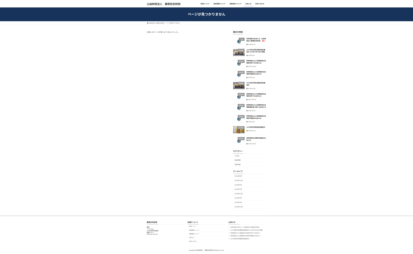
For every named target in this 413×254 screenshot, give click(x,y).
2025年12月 (239, 180)
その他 (237, 156)
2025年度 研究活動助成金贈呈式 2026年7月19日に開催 (246, 230)
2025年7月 (238, 189)
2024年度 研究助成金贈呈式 (255, 127)
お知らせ (191, 237)
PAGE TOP (402, 244)
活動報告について (194, 234)
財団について (193, 226)
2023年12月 (239, 207)
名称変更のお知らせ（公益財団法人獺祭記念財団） (245, 227)
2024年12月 (239, 193)
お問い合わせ (193, 241)
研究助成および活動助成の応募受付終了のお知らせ (245, 233)
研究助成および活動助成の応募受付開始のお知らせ (245, 236)
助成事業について (194, 230)
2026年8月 (238, 176)
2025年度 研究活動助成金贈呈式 (239, 238)
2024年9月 (238, 198)
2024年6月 (238, 202)
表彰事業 (238, 164)
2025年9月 (238, 185)
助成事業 (238, 160)
